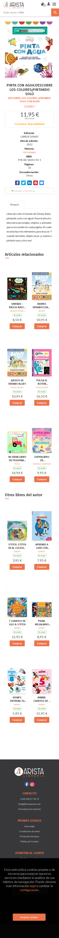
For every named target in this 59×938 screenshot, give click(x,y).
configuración (29, 890)
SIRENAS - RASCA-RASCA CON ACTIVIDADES (17, 305)
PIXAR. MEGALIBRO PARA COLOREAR (42, 622)
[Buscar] (55, 12)
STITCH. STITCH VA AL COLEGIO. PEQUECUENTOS (17, 546)
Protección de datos (29, 836)
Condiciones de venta (29, 831)
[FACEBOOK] (26, 784)
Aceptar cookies (29, 917)
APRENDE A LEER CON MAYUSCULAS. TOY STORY (42, 546)
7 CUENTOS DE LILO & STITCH (17, 622)
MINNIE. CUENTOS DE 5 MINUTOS (41, 699)
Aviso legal (29, 826)
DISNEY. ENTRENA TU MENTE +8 (17, 699)
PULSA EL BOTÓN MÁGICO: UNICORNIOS (41, 382)
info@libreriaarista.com (29, 804)
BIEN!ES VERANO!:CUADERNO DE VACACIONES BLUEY (42, 305)
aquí (33, 886)
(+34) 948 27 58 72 (29, 799)
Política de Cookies (29, 841)
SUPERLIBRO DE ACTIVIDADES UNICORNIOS (41, 458)
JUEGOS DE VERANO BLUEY (17, 382)
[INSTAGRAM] (32, 784)
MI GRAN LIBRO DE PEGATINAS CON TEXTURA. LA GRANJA (17, 458)
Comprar (17, 326)
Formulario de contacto (29, 809)
